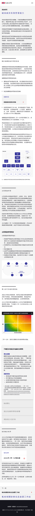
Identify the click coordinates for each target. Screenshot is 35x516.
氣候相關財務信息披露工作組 (11, 492)
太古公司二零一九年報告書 (12, 458)
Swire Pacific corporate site (22, 506)
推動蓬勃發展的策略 (10, 102)
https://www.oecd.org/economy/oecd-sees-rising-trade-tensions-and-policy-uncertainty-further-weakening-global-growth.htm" (17, 392)
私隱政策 (14, 506)
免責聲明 (9, 506)
